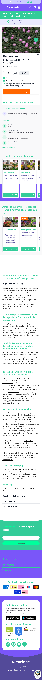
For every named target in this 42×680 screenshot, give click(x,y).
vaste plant (28, 291)
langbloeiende (7, 295)
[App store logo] (13, 618)
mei (21, 328)
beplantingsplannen (14, 385)
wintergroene (10, 291)
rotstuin (8, 306)
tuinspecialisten (7, 383)
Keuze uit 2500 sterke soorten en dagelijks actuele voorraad (23, 22)
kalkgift (32, 488)
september (29, 328)
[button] (3, 7)
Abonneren (21, 543)
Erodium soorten (13, 392)
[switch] (38, 677)
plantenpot (6, 309)
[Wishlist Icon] (38, 55)
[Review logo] (18, 631)
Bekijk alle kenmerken (9, 147)
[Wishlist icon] (16, 162)
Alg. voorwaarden (29, 670)
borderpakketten (17, 415)
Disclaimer (17, 670)
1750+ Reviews (20, 2)
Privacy (10, 670)
